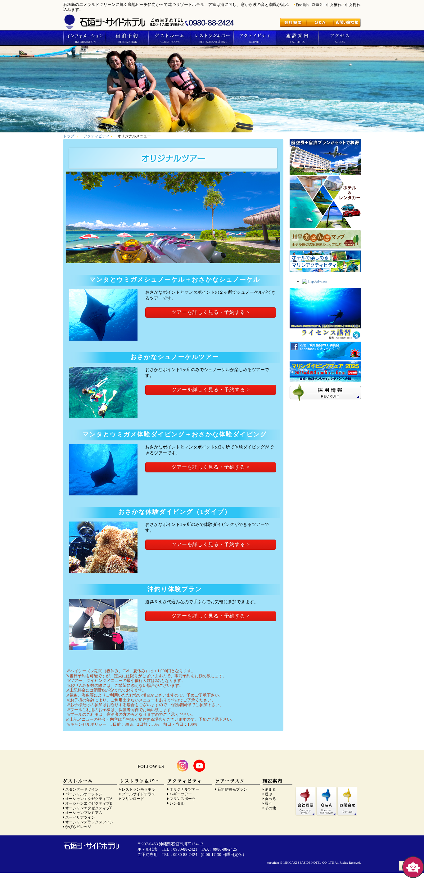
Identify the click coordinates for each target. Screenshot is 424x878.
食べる (270, 799)
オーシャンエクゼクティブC (88, 808)
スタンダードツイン (82, 790)
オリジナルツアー (184, 790)
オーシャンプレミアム (83, 813)
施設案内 (297, 38)
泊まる (270, 790)
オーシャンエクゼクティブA (89, 799)
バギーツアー (180, 794)
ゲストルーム (169, 38)
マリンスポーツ (182, 799)
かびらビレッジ (78, 827)
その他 (270, 808)
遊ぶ (268, 794)
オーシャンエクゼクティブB (88, 804)
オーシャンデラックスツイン (89, 822)
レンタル (176, 804)
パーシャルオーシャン (83, 794)
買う (268, 804)
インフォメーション (84, 38)
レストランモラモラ (138, 790)
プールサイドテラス (138, 794)
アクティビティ (254, 38)
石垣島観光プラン (232, 790)
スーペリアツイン (80, 818)
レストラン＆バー (212, 38)
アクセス (339, 38)
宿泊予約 (127, 38)
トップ (68, 136)
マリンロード (133, 799)
